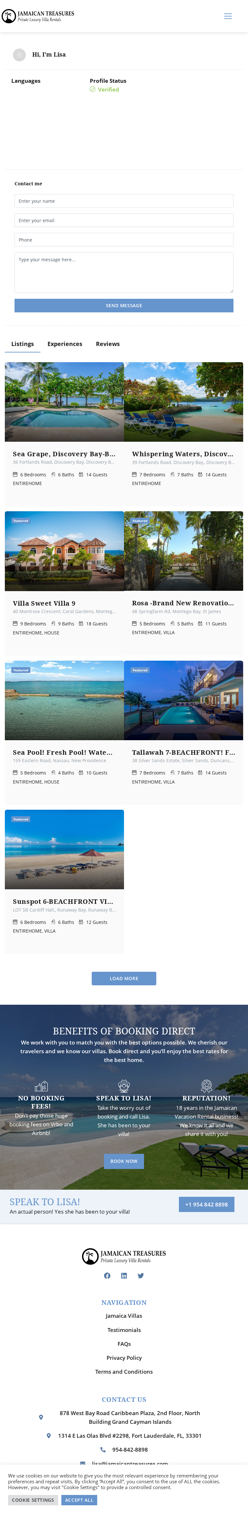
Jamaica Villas (124, 1315)
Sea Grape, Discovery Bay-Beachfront (64, 454)
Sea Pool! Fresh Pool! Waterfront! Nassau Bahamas (64, 752)
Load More (124, 978)
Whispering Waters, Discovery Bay (183, 454)
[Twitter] (141, 1275)
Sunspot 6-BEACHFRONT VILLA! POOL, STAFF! (64, 901)
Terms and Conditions (124, 1371)
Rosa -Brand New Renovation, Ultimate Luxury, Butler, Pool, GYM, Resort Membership (183, 603)
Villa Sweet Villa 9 (44, 603)
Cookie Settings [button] (33, 1500)
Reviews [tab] (108, 344)
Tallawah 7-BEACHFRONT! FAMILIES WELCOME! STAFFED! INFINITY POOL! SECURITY (183, 752)
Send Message (124, 305)
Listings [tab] (22, 344)
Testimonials (124, 1330)
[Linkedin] (124, 1275)
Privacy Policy (124, 1357)
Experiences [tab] (64, 344)
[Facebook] (107, 1275)
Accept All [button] (79, 1500)
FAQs (124, 1343)
